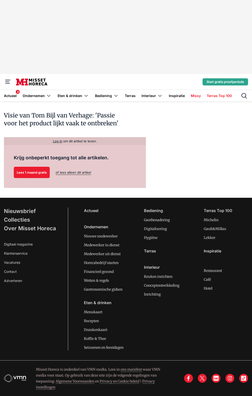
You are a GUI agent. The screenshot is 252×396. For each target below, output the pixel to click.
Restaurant (213, 270)
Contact (10, 271)
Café (207, 279)
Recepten (91, 321)
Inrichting (152, 294)
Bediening (153, 210)
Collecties (17, 219)
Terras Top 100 (218, 210)
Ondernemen (96, 226)
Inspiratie (212, 250)
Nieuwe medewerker (101, 236)
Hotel (208, 288)
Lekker (209, 237)
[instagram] (229, 378)
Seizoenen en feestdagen (104, 347)
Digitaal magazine (18, 244)
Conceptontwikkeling (161, 285)
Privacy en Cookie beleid (119, 381)
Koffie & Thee (95, 338)
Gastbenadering (157, 220)
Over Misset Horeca (30, 228)
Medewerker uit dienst (102, 254)
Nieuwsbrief (20, 211)
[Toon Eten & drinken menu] (86, 95)
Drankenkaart (95, 330)
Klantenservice (16, 253)
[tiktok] (243, 378)
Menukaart (93, 312)
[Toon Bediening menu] (116, 95)
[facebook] (188, 378)
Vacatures (12, 262)
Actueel (91, 210)
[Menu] (8, 82)
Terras (150, 250)
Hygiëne (151, 237)
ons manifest (131, 369)
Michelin (211, 220)
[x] (202, 378)
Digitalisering (155, 229)
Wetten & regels (96, 280)
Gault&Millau (215, 229)
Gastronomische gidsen (103, 289)
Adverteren (13, 281)
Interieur (152, 267)
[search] (244, 96)
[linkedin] (216, 378)
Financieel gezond (99, 271)
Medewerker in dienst (101, 245)
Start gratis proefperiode (225, 82)
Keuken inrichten (158, 276)
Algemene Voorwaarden (75, 381)
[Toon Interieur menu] (160, 95)
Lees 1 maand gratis (32, 172)
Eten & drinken (97, 302)
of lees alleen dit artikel (73, 172)
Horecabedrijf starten (101, 263)
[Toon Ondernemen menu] (49, 95)
